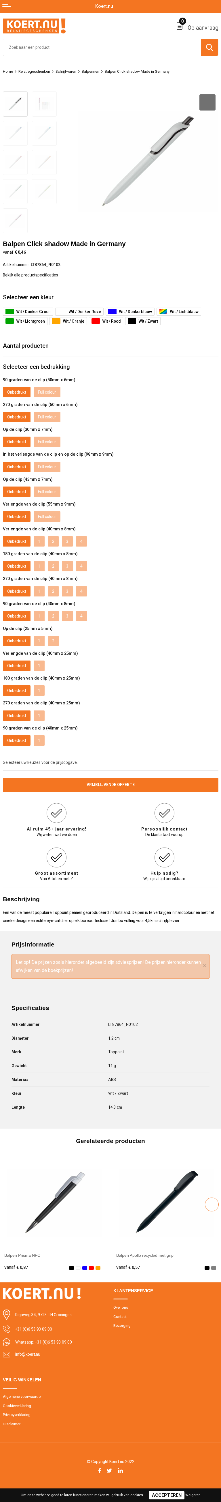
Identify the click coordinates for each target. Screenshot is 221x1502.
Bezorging (122, 1325)
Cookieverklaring (17, 1406)
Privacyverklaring (17, 1415)
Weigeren (193, 1495)
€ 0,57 (128, 1267)
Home (8, 71)
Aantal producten (26, 345)
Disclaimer (11, 1424)
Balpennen (90, 71)
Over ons (120, 1307)
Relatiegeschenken (34, 71)
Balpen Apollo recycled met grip (145, 1255)
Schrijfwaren (66, 71)
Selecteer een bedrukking (36, 366)
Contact (120, 1316)
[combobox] (102, 47)
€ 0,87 (16, 1267)
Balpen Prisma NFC (22, 1255)
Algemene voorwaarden (23, 1396)
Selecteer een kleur (28, 297)
